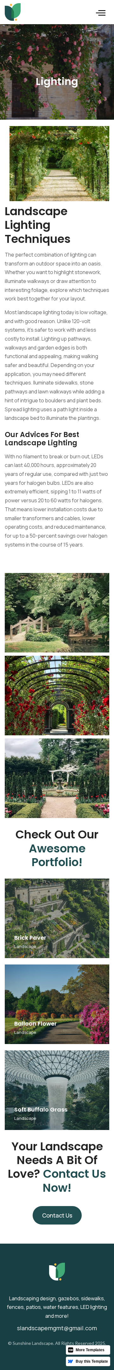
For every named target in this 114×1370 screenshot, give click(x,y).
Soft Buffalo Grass (40, 1109)
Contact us (57, 1215)
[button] (100, 12)
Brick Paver (30, 938)
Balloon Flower (35, 1024)
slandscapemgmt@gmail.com (57, 1328)
